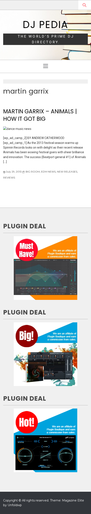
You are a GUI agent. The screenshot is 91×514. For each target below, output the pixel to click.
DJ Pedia (45, 24)
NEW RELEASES (67, 171)
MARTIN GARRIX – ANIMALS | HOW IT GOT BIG (40, 115)
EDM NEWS (48, 171)
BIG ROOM (33, 171)
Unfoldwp (15, 505)
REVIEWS (9, 177)
